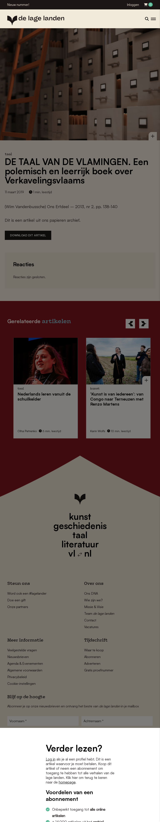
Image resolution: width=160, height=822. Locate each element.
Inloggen (133, 5)
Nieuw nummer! (18, 5)
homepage (67, 782)
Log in (50, 759)
